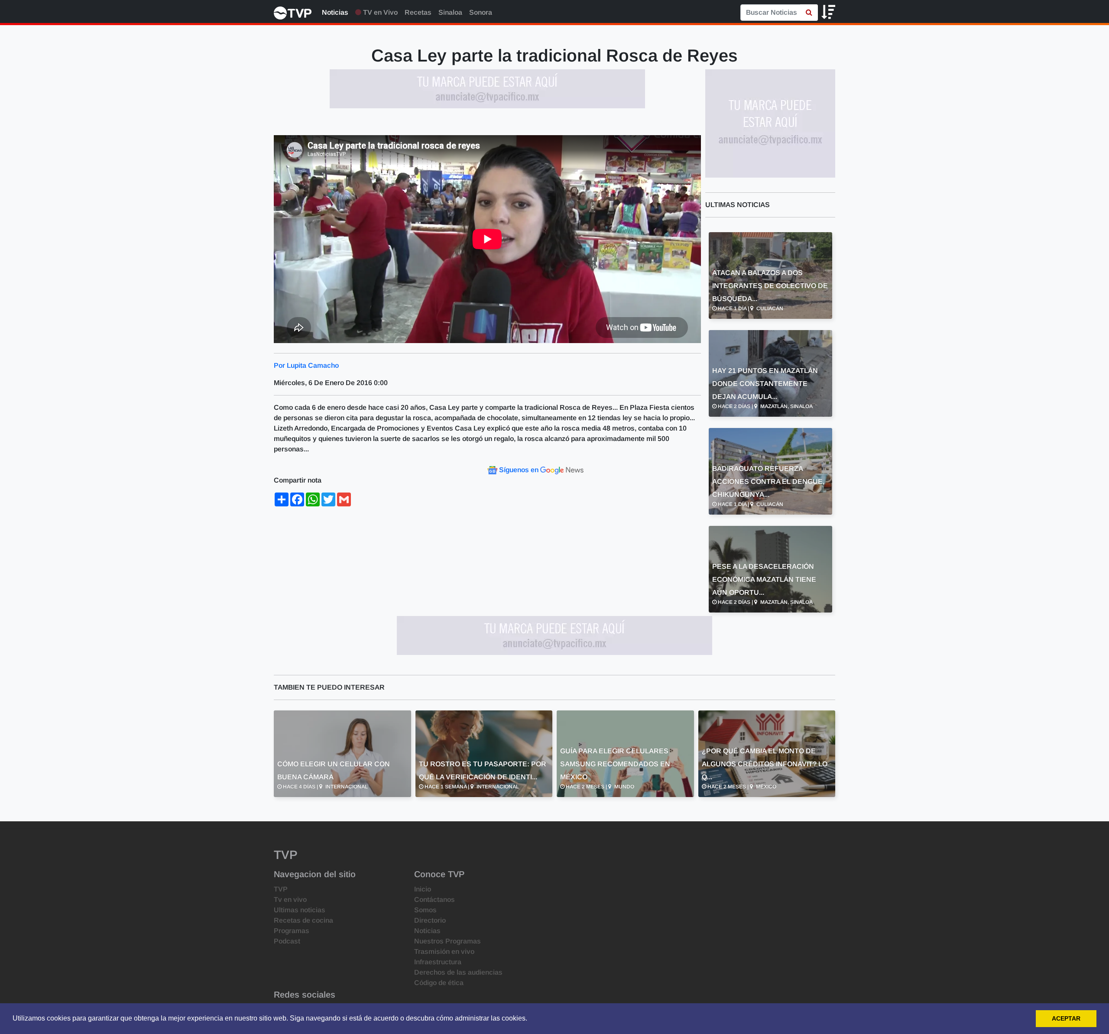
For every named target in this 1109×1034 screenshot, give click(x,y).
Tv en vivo (290, 899)
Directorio (430, 920)
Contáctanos (434, 899)
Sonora (480, 12)
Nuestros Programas (447, 941)
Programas (291, 930)
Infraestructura (437, 962)
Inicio (422, 889)
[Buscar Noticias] (809, 12)
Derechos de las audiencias (458, 972)
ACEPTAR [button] (1066, 1018)
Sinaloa (450, 12)
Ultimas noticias (299, 910)
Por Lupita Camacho (306, 365)
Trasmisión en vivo (444, 951)
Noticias (335, 12)
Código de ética (439, 982)
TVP (281, 889)
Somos (425, 910)
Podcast (287, 941)
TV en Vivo (379, 12)
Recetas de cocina (303, 920)
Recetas (418, 12)
